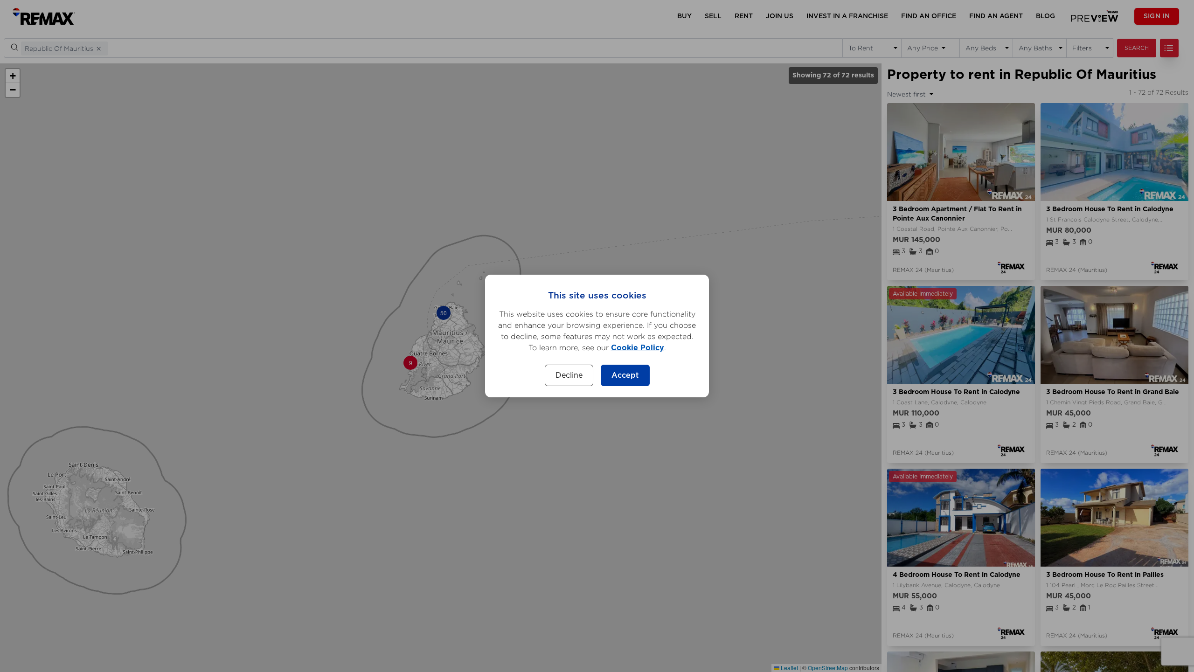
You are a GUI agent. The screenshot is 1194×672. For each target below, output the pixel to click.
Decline (569, 375)
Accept (625, 375)
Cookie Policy (637, 348)
